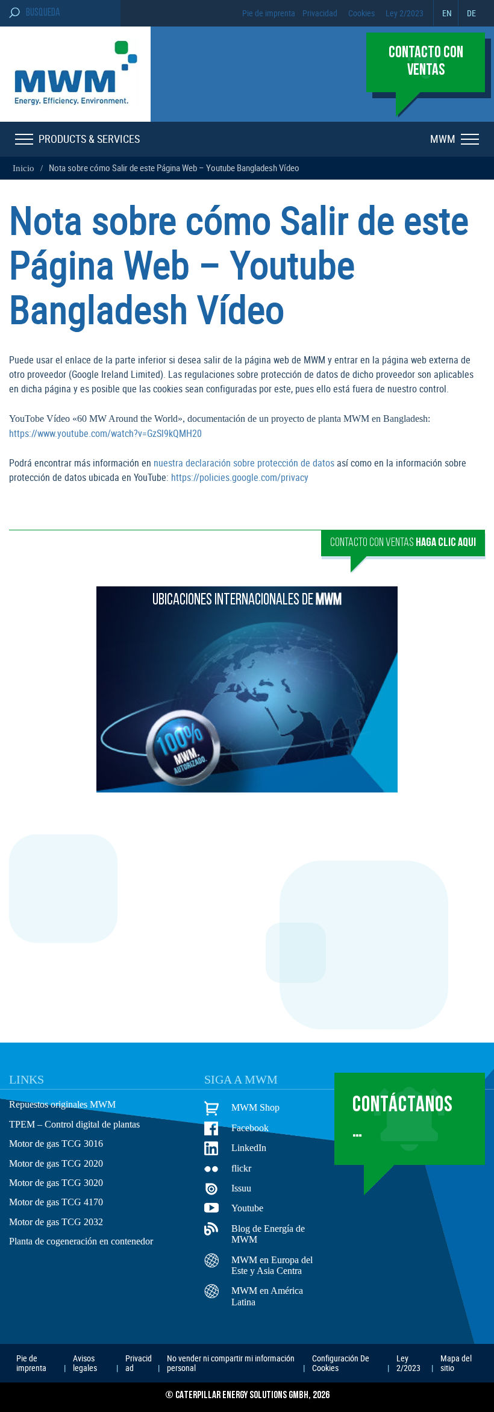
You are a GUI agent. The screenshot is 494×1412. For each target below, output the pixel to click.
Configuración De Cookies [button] (340, 1362)
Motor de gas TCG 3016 (56, 1143)
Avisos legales (85, 1362)
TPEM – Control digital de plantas (74, 1124)
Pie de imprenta (268, 13)
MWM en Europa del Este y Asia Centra (272, 1265)
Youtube (247, 1208)
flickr (241, 1168)
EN (447, 13)
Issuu (241, 1188)
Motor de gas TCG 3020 (56, 1183)
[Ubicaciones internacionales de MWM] (247, 788)
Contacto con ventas (403, 543)
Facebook (250, 1128)
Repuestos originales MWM (62, 1104)
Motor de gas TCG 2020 (56, 1163)
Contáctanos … (402, 1118)
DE (471, 13)
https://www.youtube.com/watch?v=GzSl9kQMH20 (105, 433)
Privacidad (319, 13)
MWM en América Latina (267, 1296)
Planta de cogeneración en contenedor (81, 1241)
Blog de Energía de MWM (268, 1233)
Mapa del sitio (456, 1362)
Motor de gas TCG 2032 (56, 1222)
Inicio (23, 168)
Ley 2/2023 (405, 13)
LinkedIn (248, 1148)
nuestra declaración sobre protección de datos (244, 462)
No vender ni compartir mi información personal (231, 1362)
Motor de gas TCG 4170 (56, 1202)
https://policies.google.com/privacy (239, 477)
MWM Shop (255, 1107)
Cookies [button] (361, 13)
